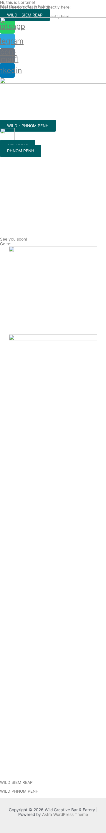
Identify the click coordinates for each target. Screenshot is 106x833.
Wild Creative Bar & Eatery (25, 6)
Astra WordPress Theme (65, 814)
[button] (25, 15)
